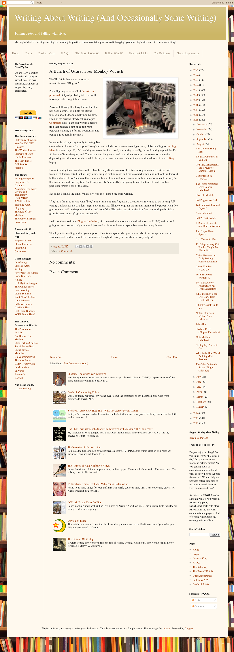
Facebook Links (138, 53)
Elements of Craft (24, 153)
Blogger (189, 628)
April (200, 391)
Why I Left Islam (77, 520)
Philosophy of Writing (26, 140)
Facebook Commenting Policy (83, 392)
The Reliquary (162, 53)
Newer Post (56, 357)
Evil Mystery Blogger (26, 283)
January (201, 406)
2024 (196, 75)
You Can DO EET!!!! (26, 143)
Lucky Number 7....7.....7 (204, 268)
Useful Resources (23, 157)
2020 (196, 95)
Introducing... (22, 262)
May (199, 386)
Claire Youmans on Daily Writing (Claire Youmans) (206, 258)
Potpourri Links (23, 240)
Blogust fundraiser (87, 221)
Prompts (19, 167)
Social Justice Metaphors (22, 351)
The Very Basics (23, 160)
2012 (196, 423)
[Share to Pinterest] (91, 246)
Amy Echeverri (23, 300)
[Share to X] (84, 246)
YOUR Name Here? (25, 314)
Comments (199, 606)
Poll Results (21, 164)
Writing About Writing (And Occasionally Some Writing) (115, 17)
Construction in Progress (204, 177)
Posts (197, 600)
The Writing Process (25, 150)
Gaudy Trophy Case (25, 363)
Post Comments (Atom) (76, 363)
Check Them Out (23, 244)
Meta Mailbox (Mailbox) (203, 338)
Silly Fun (19, 370)
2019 (196, 100)
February (202, 401)
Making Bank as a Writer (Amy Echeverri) (205, 316)
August (201, 144)
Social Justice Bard (24, 346)
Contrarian (55, 122)
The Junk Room (23, 360)
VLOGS (19, 377)
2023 (196, 80)
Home (15, 53)
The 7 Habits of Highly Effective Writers (89, 465)
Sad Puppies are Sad (206, 200)
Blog (171, 158)
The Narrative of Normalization (84, 447)
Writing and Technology (21, 193)
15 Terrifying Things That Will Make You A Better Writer (98, 484)
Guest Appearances (188, 53)
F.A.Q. (65, 53)
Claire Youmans (23, 293)
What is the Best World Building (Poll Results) (208, 356)
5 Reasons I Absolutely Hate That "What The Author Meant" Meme (103, 410)
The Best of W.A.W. (87, 53)
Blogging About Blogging (23, 206)
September (202, 139)
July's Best (201, 324)
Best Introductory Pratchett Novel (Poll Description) (206, 285)
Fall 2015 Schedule (206, 218)
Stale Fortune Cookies (26, 343)
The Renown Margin (25, 218)
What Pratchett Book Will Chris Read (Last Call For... (206, 297)
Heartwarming (22, 290)
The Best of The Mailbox (23, 213)
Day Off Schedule (205, 195)
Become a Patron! (198, 437)
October (201, 134)
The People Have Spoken (205, 232)
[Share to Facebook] (87, 246)
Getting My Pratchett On (207, 346)
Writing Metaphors (24, 178)
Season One (21, 374)
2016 (196, 115)
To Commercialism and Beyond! (208, 206)
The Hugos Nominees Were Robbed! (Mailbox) (207, 187)
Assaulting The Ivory (26, 189)
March (200, 396)
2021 (196, 90)
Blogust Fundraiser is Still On (207, 158)
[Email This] (77, 246)
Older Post (172, 357)
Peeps (28, 53)
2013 (196, 418)
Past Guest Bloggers (25, 311)
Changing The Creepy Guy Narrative (87, 373)
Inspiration (20, 247)
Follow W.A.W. (114, 53)
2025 (196, 70)
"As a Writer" (22, 197)
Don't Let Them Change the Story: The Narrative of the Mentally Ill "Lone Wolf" (110, 429)
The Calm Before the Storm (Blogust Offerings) (206, 367)
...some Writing (23, 388)
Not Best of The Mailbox (23, 337)
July (199, 376)
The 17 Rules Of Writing (80, 539)
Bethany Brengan (23, 304)
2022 (196, 85)
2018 (196, 105)
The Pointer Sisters (24, 286)
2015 (196, 119)
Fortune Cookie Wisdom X (204, 276)
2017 (196, 110)
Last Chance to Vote (206, 239)
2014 (196, 413)
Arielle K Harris (23, 307)
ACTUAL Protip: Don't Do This (84, 502)
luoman (166, 628)
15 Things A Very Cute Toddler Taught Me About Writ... (208, 247)
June (199, 381)
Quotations (20, 251)
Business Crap (46, 53)
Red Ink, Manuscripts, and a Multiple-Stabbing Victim (207, 167)
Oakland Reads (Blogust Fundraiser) (208, 330)
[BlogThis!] (80, 246)
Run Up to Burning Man (206, 150)
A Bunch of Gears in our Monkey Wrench (208, 224)
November (202, 129)
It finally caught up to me (207, 306)
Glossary (19, 147)
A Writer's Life (65, 251)
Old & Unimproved (25, 356)
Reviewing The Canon (26, 272)
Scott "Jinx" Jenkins (25, 297)
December (202, 124)
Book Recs (20, 222)
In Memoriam (22, 367)
